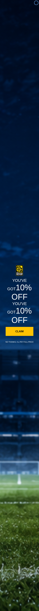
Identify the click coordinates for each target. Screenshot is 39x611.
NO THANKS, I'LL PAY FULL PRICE (20, 342)
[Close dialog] (36, 3)
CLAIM (19, 331)
